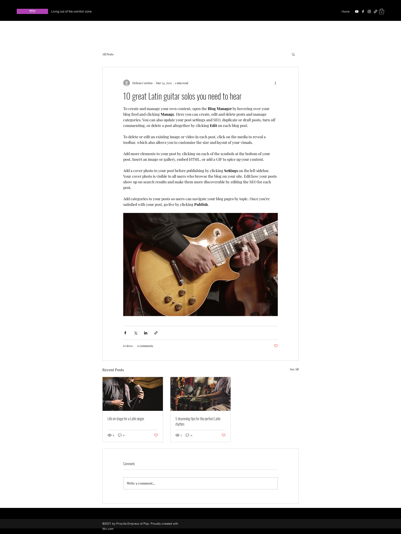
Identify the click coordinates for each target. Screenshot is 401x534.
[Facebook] (363, 11)
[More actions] (275, 82)
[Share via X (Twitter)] (135, 333)
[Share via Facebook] (125, 333)
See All (294, 369)
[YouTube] (357, 11)
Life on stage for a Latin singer (126, 418)
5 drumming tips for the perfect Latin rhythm (197, 421)
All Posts (107, 54)
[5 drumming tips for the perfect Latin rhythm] (200, 394)
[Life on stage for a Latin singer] (133, 394)
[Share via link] (156, 333)
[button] (381, 11)
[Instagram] (369, 11)
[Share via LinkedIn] (146, 333)
